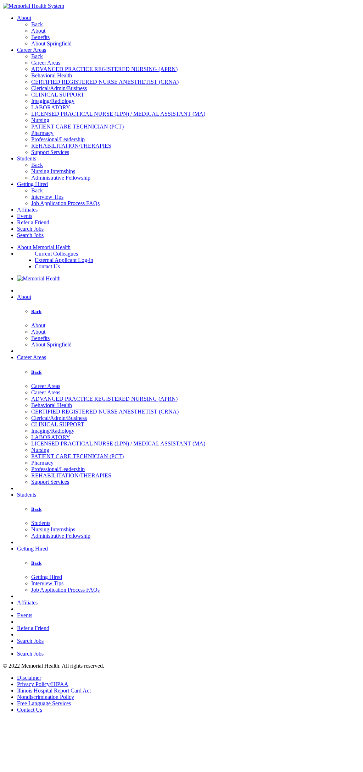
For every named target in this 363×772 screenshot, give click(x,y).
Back (37, 24)
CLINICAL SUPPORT (57, 95)
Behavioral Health (51, 75)
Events (24, 216)
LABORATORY (50, 107)
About (24, 18)
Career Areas (31, 50)
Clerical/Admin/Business (59, 88)
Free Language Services (44, 703)
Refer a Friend (33, 222)
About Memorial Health (44, 247)
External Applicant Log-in (64, 260)
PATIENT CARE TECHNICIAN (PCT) (77, 127)
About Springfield (51, 43)
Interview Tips (47, 197)
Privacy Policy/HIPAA (42, 684)
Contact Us (47, 266)
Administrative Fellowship (60, 178)
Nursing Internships (53, 171)
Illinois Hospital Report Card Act (54, 691)
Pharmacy (42, 133)
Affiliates (27, 210)
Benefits (40, 37)
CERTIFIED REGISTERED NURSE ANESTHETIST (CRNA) (105, 82)
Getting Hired (32, 184)
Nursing (40, 120)
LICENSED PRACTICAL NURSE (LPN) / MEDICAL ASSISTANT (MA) (118, 114)
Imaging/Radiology (52, 101)
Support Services (50, 152)
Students (26, 158)
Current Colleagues (56, 254)
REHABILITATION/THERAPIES (71, 146)
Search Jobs (30, 229)
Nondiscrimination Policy (45, 697)
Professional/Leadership (58, 139)
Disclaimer (29, 678)
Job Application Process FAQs (65, 203)
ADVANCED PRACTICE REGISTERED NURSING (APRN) (104, 69)
